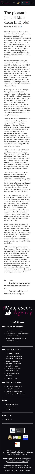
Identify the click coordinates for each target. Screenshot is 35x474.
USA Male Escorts (11, 378)
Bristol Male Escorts (12, 371)
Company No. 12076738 (19, 454)
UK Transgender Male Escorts (15, 394)
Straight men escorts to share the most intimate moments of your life (17, 285)
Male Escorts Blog (11, 341)
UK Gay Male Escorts (12, 389)
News (11, 280)
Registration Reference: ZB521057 (17, 462)
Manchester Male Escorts (14, 356)
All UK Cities (10, 376)
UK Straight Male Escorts (14, 386)
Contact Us (8, 419)
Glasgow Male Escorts (13, 361)
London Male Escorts (12, 353)
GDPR (8, 409)
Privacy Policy (10, 407)
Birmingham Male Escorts (14, 358)
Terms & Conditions (12, 404)
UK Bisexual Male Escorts (14, 391)
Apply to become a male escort (16, 338)
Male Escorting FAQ (12, 336)
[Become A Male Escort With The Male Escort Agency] (18, 3)
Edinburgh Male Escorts (13, 363)
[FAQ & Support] (14, 3)
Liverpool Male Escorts (13, 368)
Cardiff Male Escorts (12, 373)
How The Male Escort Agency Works (17, 333)
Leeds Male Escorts (12, 366)
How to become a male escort (15, 331)
